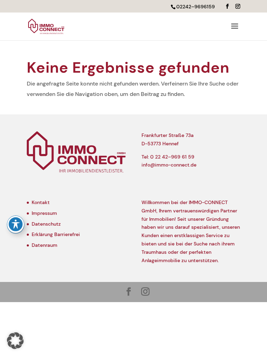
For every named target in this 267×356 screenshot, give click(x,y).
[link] (46, 26)
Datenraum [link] (44, 245)
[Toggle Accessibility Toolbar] (15, 224)
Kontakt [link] (41, 202)
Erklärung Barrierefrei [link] (56, 234)
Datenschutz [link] (46, 224)
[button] (227, 6)
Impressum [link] (44, 213)
